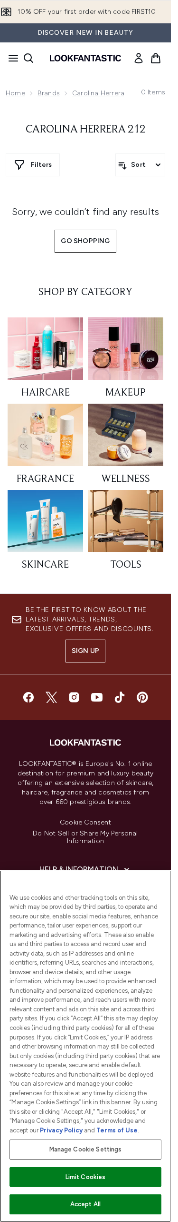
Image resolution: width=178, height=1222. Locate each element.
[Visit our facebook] (28, 697)
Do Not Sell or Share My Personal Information (85, 837)
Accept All (85, 1204)
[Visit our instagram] (74, 697)
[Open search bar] (28, 58)
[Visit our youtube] (96, 697)
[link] (138, 58)
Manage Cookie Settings (85, 1149)
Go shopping (85, 241)
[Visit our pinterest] (142, 697)
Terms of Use (117, 1130)
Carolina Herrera (98, 93)
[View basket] (155, 58)
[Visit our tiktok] (119, 697)
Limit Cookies (86, 1177)
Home (15, 93)
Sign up (85, 651)
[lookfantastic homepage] (85, 58)
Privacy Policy (61, 1130)
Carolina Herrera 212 (86, 129)
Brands (48, 93)
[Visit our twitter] (51, 697)
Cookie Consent (85, 822)
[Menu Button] (10, 58)
